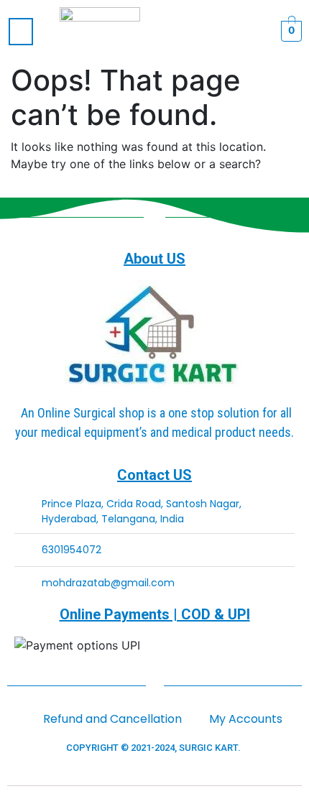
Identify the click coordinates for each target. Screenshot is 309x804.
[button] (21, 31)
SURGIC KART (208, 747)
